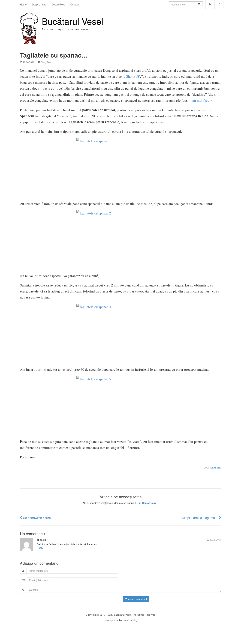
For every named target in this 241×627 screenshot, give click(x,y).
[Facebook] (219, 4)
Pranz (49, 62)
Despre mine (39, 4)
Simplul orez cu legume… (200, 517)
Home (23, 4)
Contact (74, 4)
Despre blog (58, 4)
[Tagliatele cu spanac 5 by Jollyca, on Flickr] (120, 405)
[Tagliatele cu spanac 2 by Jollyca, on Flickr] (120, 239)
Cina (43, 62)
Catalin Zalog (130, 620)
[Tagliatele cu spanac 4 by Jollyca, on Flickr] (120, 333)
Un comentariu (213, 467)
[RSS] (210, 4)
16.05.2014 (215, 540)
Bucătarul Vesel (72, 21)
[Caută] (199, 4)
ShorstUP (133, 76)
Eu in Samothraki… (146, 503)
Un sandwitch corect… (38, 517)
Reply (40, 548)
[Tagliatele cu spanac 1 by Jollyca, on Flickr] (120, 167)
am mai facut (201, 100)
